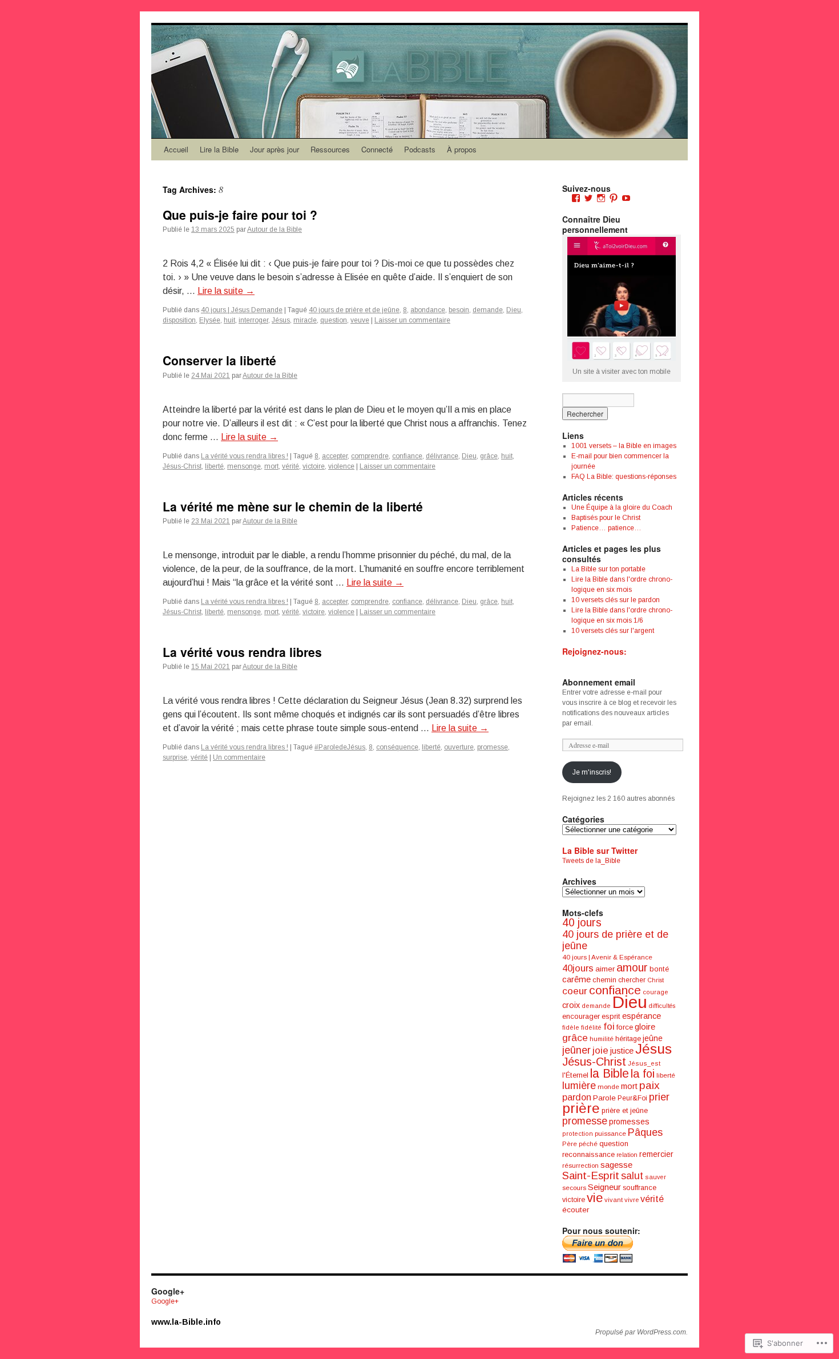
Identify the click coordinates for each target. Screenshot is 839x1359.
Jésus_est (644, 1063)
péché (588, 1143)
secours (574, 1187)
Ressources (330, 149)
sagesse (616, 1165)
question (333, 320)
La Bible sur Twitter (600, 850)
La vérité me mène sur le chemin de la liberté (293, 506)
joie (600, 1050)
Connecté (377, 149)
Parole (604, 1098)
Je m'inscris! (591, 772)
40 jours (582, 923)
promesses (629, 1121)
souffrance (639, 1187)
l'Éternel (575, 1075)
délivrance (442, 456)
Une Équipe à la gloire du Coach (621, 507)
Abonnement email (598, 682)
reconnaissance (588, 1154)
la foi (643, 1073)
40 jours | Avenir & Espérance (607, 957)
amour (632, 967)
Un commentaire (239, 757)
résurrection (580, 1165)
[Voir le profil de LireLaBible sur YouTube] (626, 198)
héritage (628, 1039)
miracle (305, 320)
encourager (581, 1016)
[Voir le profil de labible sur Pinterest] (613, 198)
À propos (462, 149)
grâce (489, 456)
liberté (214, 466)
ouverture (459, 747)
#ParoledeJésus (339, 747)
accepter (335, 456)
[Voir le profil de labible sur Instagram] (601, 198)
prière (581, 1108)
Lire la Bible (219, 149)
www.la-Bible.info (186, 1321)
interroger (253, 320)
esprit (611, 1016)
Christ (655, 980)
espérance (641, 1016)
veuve (359, 320)
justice (622, 1050)
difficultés (662, 1005)
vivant (613, 1199)
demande (488, 310)
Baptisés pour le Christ (605, 518)
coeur (574, 991)
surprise (175, 757)
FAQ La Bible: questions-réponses (623, 477)
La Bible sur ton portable (608, 569)
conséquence (397, 747)
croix (571, 1005)
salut (632, 1175)
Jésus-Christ (182, 466)
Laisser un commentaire (412, 320)
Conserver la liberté (219, 360)
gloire (645, 1026)
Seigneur (604, 1187)
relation (627, 1154)
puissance (610, 1133)
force (624, 1027)
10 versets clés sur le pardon (615, 600)
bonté (659, 969)
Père (569, 1143)
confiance (407, 456)
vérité (290, 466)
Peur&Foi (632, 1098)
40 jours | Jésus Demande (242, 310)
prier (659, 1097)
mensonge (244, 466)
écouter (575, 1209)
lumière (579, 1085)
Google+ (165, 1301)
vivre (631, 1199)
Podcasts (419, 149)
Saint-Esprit (590, 1175)
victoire (313, 466)
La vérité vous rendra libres (242, 651)
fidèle (570, 1027)
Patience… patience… (606, 528)
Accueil (176, 149)
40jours (578, 968)
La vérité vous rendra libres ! (244, 456)
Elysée (209, 320)
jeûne (653, 1038)
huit (229, 320)
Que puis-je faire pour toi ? (240, 214)
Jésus (281, 320)
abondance (427, 310)
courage (655, 992)
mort (271, 466)
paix (649, 1085)
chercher (632, 980)
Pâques (645, 1132)
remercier (656, 1154)
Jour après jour (274, 149)
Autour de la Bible (274, 229)
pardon (576, 1097)
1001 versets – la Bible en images (623, 446)
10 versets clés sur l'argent (612, 631)
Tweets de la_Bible (591, 861)
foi (609, 1026)
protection (577, 1133)
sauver (655, 1177)
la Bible (609, 1073)
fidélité (591, 1027)
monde (608, 1087)
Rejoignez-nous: (594, 651)
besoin (459, 310)
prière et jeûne (625, 1111)
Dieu (513, 310)
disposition (179, 320)
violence (341, 466)
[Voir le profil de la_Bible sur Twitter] (588, 198)
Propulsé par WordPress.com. (641, 1332)
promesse (492, 747)
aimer (605, 969)
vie (595, 1198)
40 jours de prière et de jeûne (354, 310)
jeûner (576, 1050)
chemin (604, 980)
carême (576, 979)
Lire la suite (226, 291)
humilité (602, 1038)
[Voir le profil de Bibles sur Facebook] (575, 198)
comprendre (370, 456)
